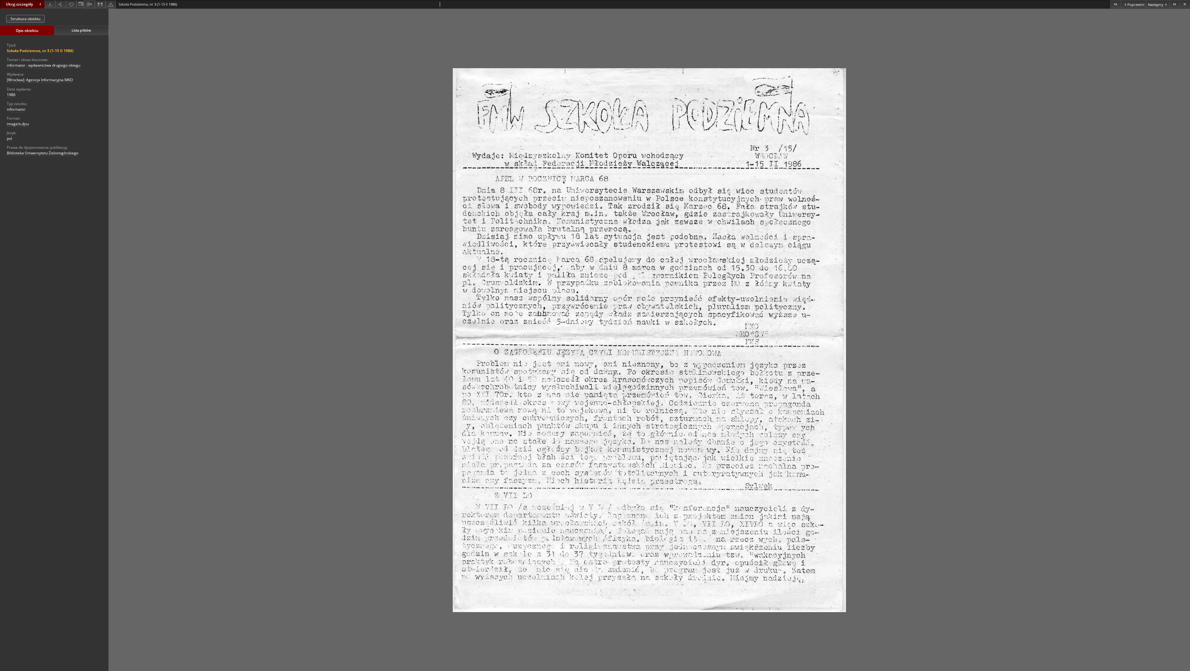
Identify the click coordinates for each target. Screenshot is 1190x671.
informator (16, 65)
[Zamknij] (1185, 4)
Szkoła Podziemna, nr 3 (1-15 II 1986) (40, 50)
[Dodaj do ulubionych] (71, 4)
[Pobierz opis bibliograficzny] (89, 4)
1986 (11, 94)
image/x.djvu (18, 123)
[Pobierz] (50, 4)
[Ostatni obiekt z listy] (1175, 4)
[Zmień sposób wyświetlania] (80, 4)
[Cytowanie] (100, 4)
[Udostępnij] (60, 4)
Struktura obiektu (25, 18)
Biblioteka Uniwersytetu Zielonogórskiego (42, 153)
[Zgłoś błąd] (110, 4)
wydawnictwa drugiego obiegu (54, 65)
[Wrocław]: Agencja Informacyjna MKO (40, 79)
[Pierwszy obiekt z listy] (1115, 4)
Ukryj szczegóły (19, 4)
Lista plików (81, 30)
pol (9, 138)
